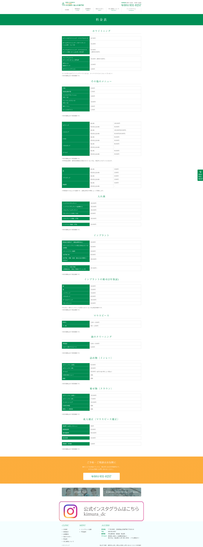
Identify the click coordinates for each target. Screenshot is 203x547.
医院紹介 (66, 531)
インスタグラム (131, 9)
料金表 (65, 539)
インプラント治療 (86, 529)
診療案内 (88, 9)
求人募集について (113, 9)
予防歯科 (83, 531)
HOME (67, 9)
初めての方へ (100, 9)
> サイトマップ (65, 545)
